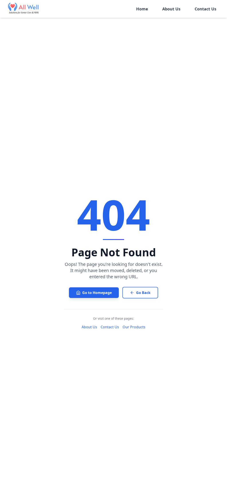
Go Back (143, 292)
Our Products (134, 327)
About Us (171, 9)
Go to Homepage (97, 292)
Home (142, 9)
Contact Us (205, 9)
